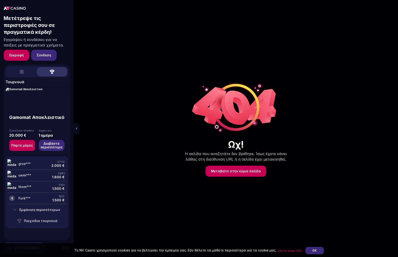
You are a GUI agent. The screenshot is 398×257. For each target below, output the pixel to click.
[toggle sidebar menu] (76, 128)
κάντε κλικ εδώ (290, 251)
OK (314, 250)
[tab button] (21, 71)
